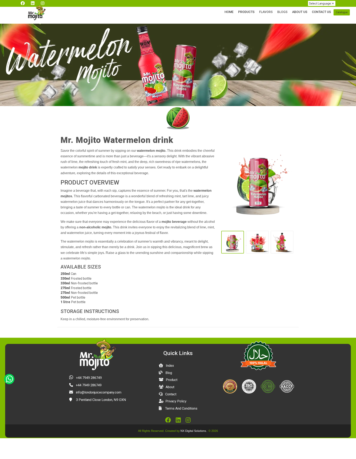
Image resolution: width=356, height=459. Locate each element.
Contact (170, 394)
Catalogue (342, 12)
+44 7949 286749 (88, 378)
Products (246, 12)
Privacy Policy (175, 401)
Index (169, 366)
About (169, 387)
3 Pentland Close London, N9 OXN (100, 400)
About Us (299, 12)
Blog (168, 373)
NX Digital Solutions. (193, 430)
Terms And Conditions (180, 408)
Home (229, 12)
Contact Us (321, 12)
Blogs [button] (282, 12)
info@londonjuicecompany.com (98, 392)
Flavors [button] (266, 12)
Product (171, 380)
